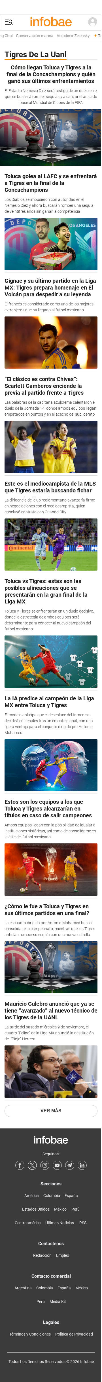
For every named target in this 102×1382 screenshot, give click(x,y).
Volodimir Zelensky (70, 36)
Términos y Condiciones (30, 1334)
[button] (9, 22)
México (60, 1209)
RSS (82, 1223)
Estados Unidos (36, 1209)
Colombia (51, 1195)
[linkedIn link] (82, 1165)
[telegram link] (69, 1165)
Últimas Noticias (59, 1223)
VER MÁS (51, 1110)
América (31, 1195)
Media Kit (58, 1301)
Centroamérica (28, 1223)
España (71, 1195)
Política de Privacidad (74, 1334)
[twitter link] (32, 1165)
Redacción (42, 1255)
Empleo (62, 1255)
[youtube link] (57, 1165)
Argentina (23, 1288)
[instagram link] (44, 1165)
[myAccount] (92, 22)
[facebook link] (19, 1165)
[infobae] (51, 22)
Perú (75, 1209)
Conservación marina (31, 36)
